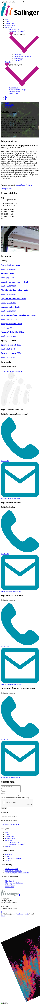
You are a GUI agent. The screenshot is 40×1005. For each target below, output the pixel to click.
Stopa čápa (8, 854)
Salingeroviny (14, 29)
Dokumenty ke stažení (16, 31)
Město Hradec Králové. (24, 185)
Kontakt (8, 62)
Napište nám (5, 824)
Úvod (7, 19)
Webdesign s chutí (22, 914)
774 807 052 (5, 371)
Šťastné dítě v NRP (11, 869)
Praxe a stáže (18, 60)
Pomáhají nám (10, 25)
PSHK (3, 916)
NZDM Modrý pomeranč (13, 858)
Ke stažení (8, 27)
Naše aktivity (9, 23)
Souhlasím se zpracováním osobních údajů (15, 798)
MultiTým (8, 107)
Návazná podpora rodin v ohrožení (17, 873)
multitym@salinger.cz (17, 371)
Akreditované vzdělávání (13, 871)
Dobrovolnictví (19, 58)
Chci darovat (18, 54)
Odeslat (4, 808)
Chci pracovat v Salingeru (22, 56)
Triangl (7, 856)
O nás (7, 21)
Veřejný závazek (6, 189)
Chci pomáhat (14, 824)
